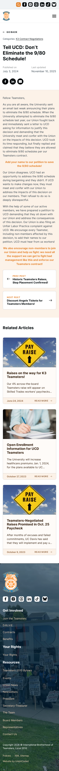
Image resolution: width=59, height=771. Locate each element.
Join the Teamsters (14, 618)
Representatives (13, 727)
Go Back (12, 32)
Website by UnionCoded (16, 761)
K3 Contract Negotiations (29, 38)
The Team (9, 712)
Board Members (12, 720)
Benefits (8, 639)
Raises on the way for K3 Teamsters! (26, 375)
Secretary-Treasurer (15, 705)
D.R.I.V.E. (8, 625)
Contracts (9, 632)
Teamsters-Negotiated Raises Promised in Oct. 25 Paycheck (28, 524)
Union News (10, 685)
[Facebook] (5, 81)
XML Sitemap (22, 755)
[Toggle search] (18, 4)
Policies (7, 755)
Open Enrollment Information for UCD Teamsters (23, 448)
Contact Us (10, 734)
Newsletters (10, 691)
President (8, 698)
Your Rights (10, 654)
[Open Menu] (54, 16)
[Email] (20, 81)
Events (7, 678)
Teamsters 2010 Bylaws (17, 670)
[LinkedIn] (13, 81)
